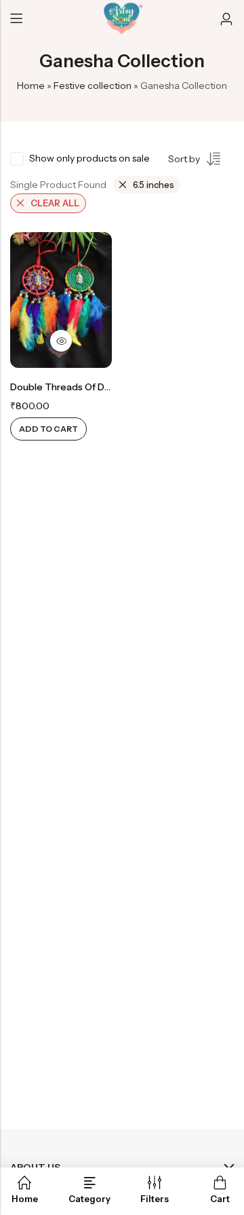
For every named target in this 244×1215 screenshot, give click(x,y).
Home (31, 85)
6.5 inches (153, 184)
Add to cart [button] (48, 429)
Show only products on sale (89, 158)
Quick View (61, 341)
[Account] (226, 19)
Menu (16, 19)
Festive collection (92, 85)
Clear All (54, 203)
